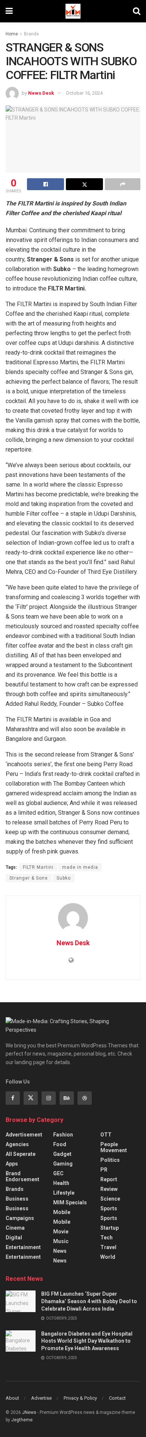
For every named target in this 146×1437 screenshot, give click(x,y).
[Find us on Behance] (67, 1098)
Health (61, 1183)
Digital (14, 1238)
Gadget (62, 1154)
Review (109, 1189)
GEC (58, 1173)
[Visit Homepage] (73, 11)
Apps (12, 1164)
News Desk (41, 93)
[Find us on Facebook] (13, 1098)
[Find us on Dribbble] (84, 1098)
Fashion (63, 1135)
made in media (80, 867)
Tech (106, 1238)
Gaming (63, 1164)
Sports (108, 1208)
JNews (29, 1412)
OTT (106, 1135)
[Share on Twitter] (84, 184)
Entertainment (23, 1247)
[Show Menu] (9, 11)
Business (17, 1199)
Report (108, 1179)
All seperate (21, 1154)
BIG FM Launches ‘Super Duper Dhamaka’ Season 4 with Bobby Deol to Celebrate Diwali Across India (89, 1301)
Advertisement (24, 1135)
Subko (64, 878)
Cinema (15, 1228)
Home (12, 34)
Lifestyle (63, 1193)
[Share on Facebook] (45, 184)
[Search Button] (136, 11)
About (12, 1398)
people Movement (113, 1147)
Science (110, 1199)
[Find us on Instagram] (49, 1098)
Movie (61, 1232)
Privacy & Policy (80, 1398)
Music (61, 1241)
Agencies (17, 1144)
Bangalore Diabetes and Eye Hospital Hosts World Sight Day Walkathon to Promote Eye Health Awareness (87, 1341)
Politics (110, 1160)
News (60, 1251)
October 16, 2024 (84, 93)
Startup (109, 1228)
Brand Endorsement (22, 1176)
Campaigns (20, 1218)
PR (103, 1170)
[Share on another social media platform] (122, 184)
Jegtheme (22, 1419)
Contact (117, 1398)
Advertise (41, 1398)
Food (59, 1144)
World (107, 1257)
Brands (31, 34)
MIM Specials (70, 1202)
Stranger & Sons (28, 878)
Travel (108, 1247)
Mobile (61, 1212)
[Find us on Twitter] (31, 1098)
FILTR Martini (38, 867)
